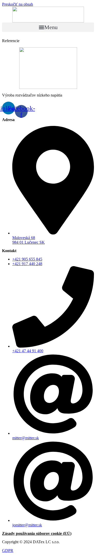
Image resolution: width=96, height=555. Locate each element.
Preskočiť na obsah (17, 4)
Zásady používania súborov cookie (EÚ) (36, 533)
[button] (48, 27)
